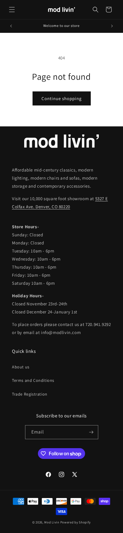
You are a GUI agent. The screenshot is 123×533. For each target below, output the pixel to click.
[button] (12, 9)
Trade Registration (29, 394)
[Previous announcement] (11, 26)
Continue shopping (61, 98)
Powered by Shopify (75, 522)
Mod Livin (51, 522)
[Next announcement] (112, 26)
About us (21, 367)
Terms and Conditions (33, 380)
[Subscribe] (91, 432)
